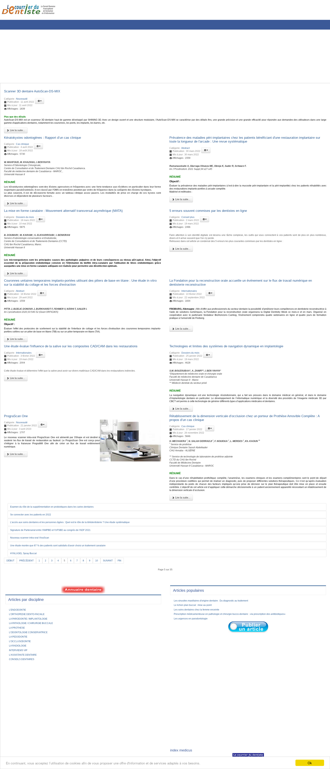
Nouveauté (22, 100)
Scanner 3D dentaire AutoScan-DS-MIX (37, 92)
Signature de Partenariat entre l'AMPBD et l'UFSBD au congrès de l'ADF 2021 (58, 584)
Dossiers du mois (25, 234)
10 (101, 615)
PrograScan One (18, 459)
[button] (39, 102)
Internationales (189, 320)
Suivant (113, 615)
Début (10, 615)
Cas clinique (22, 149)
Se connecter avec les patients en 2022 (34, 568)
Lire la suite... (17, 134)
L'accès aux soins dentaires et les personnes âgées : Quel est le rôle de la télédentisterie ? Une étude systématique (81, 576)
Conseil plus (187, 234)
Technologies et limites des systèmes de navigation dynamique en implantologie (236, 381)
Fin (126, 615)
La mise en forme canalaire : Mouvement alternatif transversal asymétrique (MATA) (74, 227)
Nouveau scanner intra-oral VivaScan (33, 592)
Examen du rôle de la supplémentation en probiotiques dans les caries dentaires (59, 560)
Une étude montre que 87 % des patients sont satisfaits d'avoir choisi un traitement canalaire (67, 599)
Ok (310, 762)
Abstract (185, 153)
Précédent (28, 615)
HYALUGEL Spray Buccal (26, 607)
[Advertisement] (115, 56)
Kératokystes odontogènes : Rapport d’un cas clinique (49, 142)
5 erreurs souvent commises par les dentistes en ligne (215, 227)
